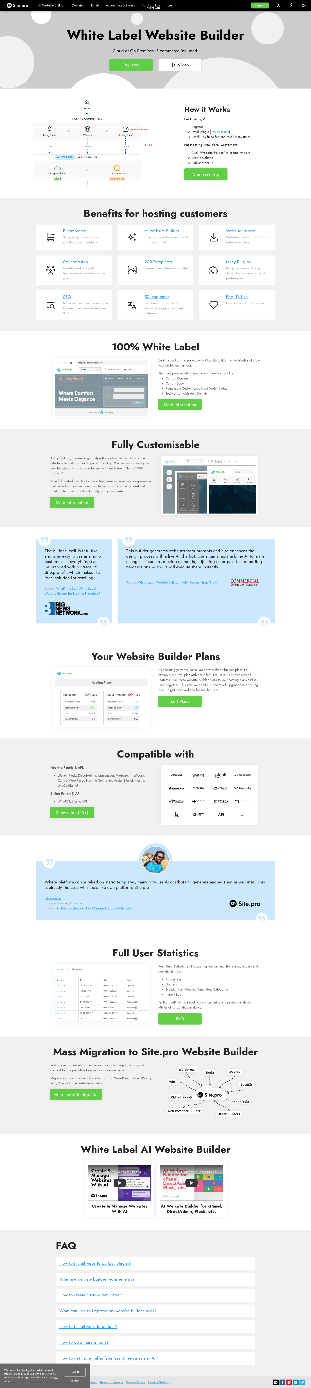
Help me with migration (76, 1094)
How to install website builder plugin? (95, 1263)
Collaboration (75, 262)
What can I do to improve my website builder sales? (108, 1311)
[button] (260, 5)
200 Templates (158, 262)
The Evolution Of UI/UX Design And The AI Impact (95, 908)
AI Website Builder (162, 231)
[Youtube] (289, 1382)
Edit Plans (180, 701)
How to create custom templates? (90, 1295)
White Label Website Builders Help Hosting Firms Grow (177, 582)
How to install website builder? (88, 1326)
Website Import (240, 231)
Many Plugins (238, 262)
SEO (67, 296)
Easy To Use (237, 296)
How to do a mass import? (84, 1342)
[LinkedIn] (296, 1382)
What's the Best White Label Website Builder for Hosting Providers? (72, 591)
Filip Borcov (53, 898)
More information (180, 404)
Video (183, 65)
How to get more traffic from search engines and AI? (108, 1358)
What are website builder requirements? (97, 1279)
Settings (75, 1380)
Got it (75, 1372)
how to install (220, 132)
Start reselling (206, 174)
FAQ (180, 1018)
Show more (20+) (72, 812)
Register (131, 65)
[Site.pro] (276, 1382)
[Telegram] (302, 1382)
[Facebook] (282, 1382)
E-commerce (74, 231)
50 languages (157, 296)
